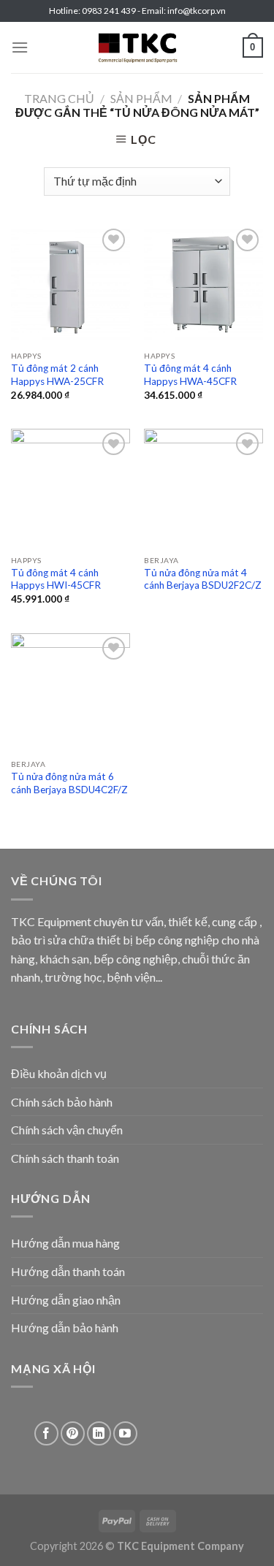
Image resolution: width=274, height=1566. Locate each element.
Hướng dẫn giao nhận (66, 1300)
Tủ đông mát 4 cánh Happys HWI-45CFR (56, 579)
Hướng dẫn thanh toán (68, 1271)
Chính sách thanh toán (65, 1158)
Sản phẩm (141, 98)
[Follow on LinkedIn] (99, 1433)
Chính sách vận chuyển (67, 1130)
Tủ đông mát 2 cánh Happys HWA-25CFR (57, 374)
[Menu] (19, 47)
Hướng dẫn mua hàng (65, 1243)
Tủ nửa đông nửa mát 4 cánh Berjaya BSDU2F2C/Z (203, 579)
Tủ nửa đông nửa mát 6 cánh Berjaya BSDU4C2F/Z (69, 783)
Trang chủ (59, 98)
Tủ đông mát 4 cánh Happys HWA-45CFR (190, 374)
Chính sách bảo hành (62, 1102)
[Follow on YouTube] (125, 1433)
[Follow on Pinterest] (73, 1433)
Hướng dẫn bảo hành (64, 1327)
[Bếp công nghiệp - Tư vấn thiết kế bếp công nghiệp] (137, 47)
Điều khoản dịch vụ (59, 1073)
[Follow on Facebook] (46, 1433)
